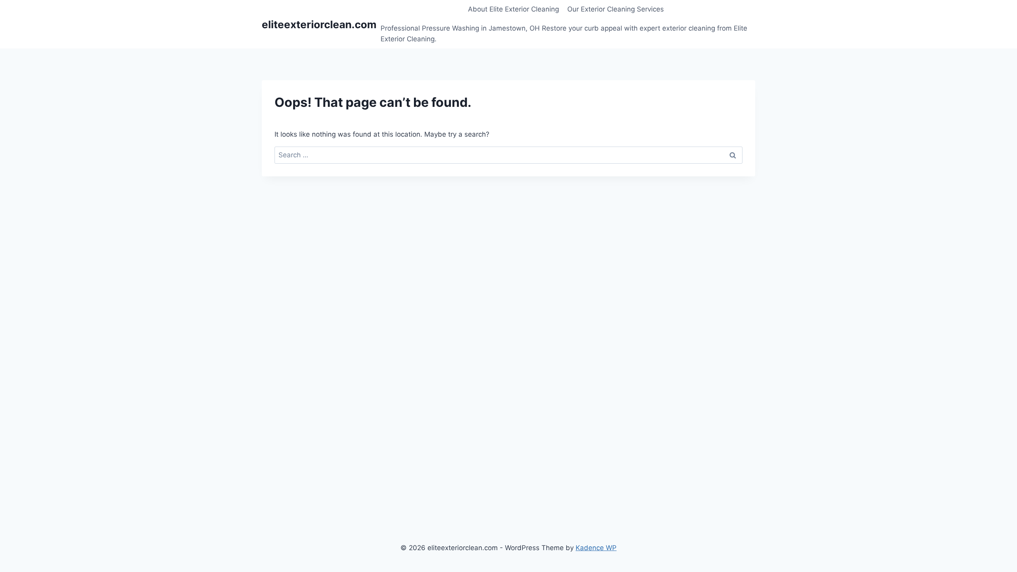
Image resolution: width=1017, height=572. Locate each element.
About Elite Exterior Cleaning (513, 9)
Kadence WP (596, 548)
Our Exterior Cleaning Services (615, 9)
